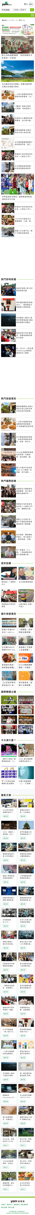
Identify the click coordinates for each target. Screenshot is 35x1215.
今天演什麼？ (8, 740)
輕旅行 (6, 1145)
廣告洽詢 (11, 1207)
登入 (26, 4)
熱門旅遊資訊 (8, 398)
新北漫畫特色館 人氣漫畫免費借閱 (26, 966)
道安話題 (6, 563)
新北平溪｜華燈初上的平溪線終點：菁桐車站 (26, 1141)
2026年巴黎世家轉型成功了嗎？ (8, 812)
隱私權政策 (24, 1204)
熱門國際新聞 (8, 480)
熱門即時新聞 (8, 279)
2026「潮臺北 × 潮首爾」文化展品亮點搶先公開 (9, 834)
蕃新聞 (6, 816)
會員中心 (10, 1204)
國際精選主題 (8, 691)
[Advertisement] (17, 258)
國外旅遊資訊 (8, 613)
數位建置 (4, 1207)
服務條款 (17, 1204)
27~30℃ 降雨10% (16, 20)
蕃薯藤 (6, 4)
